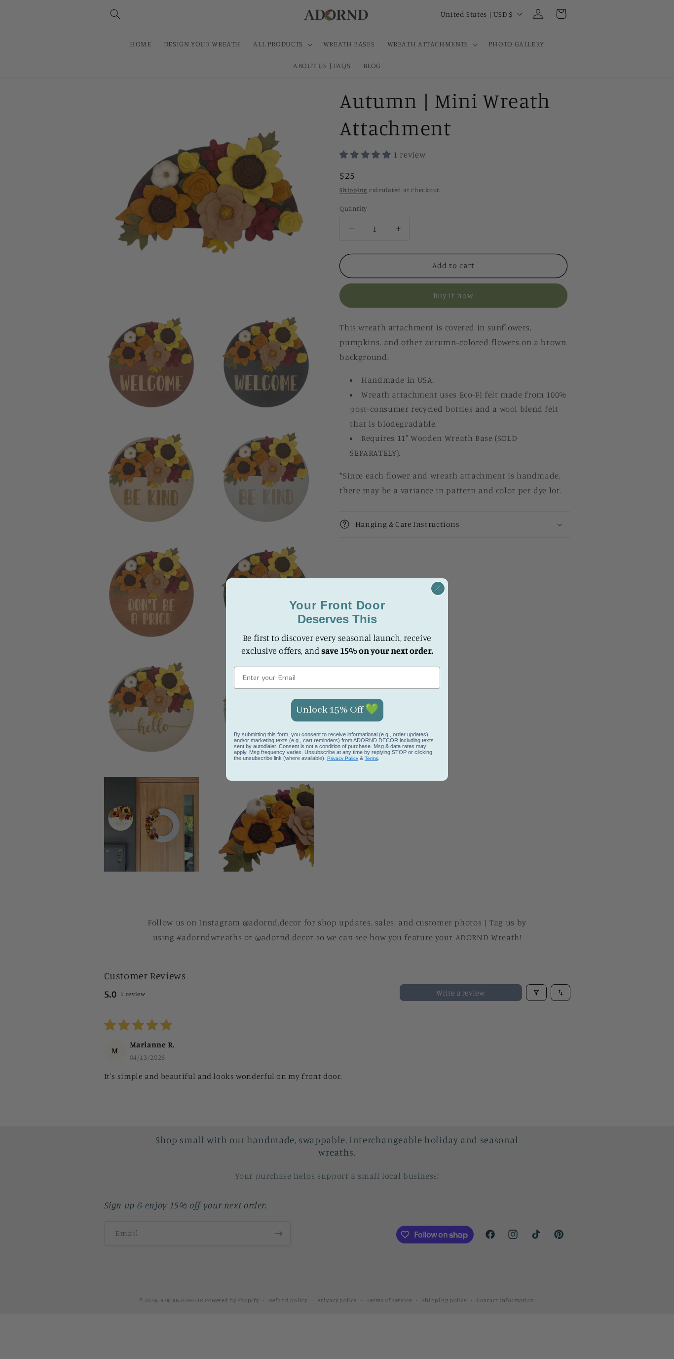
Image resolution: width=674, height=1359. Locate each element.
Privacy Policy (342, 758)
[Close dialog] (438, 588)
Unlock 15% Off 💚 (337, 710)
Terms (371, 758)
